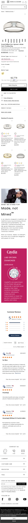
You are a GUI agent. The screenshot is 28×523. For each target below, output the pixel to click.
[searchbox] (8, 342)
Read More (21, 50)
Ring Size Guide (6, 112)
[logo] (14, 2)
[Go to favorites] (23, 2)
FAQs (3, 475)
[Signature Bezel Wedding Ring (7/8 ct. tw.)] (20, 126)
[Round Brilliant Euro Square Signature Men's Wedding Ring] (7, 126)
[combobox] (19, 347)
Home (2, 11)
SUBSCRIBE (21, 484)
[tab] (2, 39)
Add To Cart (14, 89)
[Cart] (25, 2)
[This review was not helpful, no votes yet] (23, 379)
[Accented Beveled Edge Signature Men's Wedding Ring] (20, 156)
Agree (14, 518)
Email (23, 453)
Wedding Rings (9, 11)
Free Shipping (8, 98)
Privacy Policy (11, 491)
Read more (18, 373)
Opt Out (14, 521)
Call (14, 453)
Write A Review (15, 335)
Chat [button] (5, 453)
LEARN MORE (8, 264)
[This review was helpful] (20, 379)
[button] (3, 2)
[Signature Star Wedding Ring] (7, 156)
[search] (24, 7)
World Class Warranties (11, 100)
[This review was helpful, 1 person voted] (20, 405)
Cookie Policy (13, 515)
